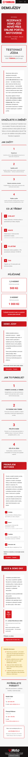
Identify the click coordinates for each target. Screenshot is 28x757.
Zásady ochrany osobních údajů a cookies (14, 754)
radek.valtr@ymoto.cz (14, 704)
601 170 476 (11, 716)
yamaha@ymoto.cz (14, 731)
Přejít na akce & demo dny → (13, 639)
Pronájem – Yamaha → (12, 557)
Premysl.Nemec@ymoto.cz (12, 721)
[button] (20, 1)
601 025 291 (11, 701)
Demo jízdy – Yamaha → (12, 369)
